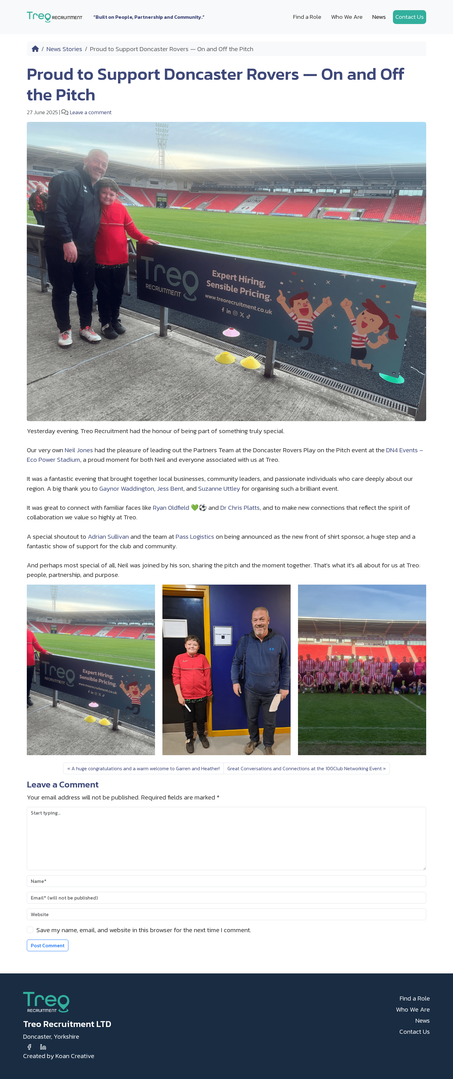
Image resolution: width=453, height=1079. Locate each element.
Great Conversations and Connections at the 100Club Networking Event (304, 768)
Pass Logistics (195, 536)
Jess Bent (170, 488)
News (379, 16)
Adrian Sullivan (108, 536)
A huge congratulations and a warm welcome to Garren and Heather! (145, 768)
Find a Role (307, 16)
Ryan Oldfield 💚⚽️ (180, 507)
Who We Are (347, 16)
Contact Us (409, 16)
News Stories (64, 49)
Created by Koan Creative (58, 1056)
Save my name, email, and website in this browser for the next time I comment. (143, 930)
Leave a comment (91, 112)
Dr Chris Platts (240, 507)
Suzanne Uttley (219, 488)
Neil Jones (79, 450)
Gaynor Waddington (126, 488)
